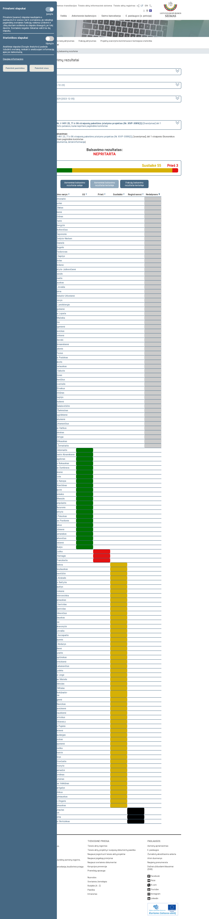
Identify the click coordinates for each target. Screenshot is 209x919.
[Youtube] (148, 889)
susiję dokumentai (58, 142)
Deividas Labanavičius (58, 666)
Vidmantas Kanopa (57, 481)
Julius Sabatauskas (57, 366)
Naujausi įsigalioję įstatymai (100, 858)
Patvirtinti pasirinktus (15, 68)
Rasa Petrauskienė (57, 713)
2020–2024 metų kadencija (43, 71)
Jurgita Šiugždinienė (58, 415)
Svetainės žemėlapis (97, 881)
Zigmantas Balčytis (57, 582)
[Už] (86, 194)
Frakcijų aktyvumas (87, 41)
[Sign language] (147, 11)
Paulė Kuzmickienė (57, 661)
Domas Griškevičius (57, 613)
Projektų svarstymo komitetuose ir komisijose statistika (126, 41)
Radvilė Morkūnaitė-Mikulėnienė (58, 694)
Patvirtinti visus (42, 68)
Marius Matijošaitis (57, 503)
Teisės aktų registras (124, 5)
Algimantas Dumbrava (58, 467)
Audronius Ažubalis (57, 578)
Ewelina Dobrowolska (58, 595)
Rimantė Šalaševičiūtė (59, 406)
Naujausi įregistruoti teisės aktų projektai (106, 854)
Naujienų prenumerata (157, 862)
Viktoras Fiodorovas (57, 251)
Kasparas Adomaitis (57, 450)
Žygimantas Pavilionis (58, 520)
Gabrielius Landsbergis (59, 304)
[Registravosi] (143, 194)
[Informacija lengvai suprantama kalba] (150, 11)
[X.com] (148, 885)
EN (146, 5)
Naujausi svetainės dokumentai (102, 862)
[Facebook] (148, 876)
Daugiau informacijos (13, 59)
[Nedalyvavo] (159, 194)
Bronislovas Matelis (57, 679)
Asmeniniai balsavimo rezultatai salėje (74, 184)
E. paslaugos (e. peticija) (139, 15)
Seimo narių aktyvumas (63, 41)
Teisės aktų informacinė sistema (95, 5)
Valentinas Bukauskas (58, 463)
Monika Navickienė (57, 708)
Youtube (155, 889)
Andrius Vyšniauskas (58, 796)
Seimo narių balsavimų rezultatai (63, 51)
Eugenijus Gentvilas (57, 604)
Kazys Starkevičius (57, 538)
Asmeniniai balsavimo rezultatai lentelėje (104, 184)
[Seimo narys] (69, 194)
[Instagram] (148, 894)
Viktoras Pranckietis (58, 560)
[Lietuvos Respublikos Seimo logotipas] (170, 9)
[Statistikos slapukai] (49, 38)
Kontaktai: (34, 841)
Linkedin (154, 898)
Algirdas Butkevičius (58, 229)
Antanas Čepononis (57, 234)
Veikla (63, 15)
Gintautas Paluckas (57, 516)
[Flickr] (148, 880)
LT (142, 5)
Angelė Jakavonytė (57, 626)
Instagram (155, 894)
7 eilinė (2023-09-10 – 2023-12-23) (47, 85)
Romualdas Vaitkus (57, 428)
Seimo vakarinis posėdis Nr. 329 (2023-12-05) (52, 98)
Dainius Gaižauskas (57, 600)
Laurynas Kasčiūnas (57, 485)
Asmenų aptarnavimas (157, 846)
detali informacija (76, 142)
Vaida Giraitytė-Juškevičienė (62, 269)
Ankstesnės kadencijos (84, 15)
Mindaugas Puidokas (58, 357)
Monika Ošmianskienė (58, 344)
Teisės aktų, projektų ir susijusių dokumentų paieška (111, 850)
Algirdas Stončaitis (57, 761)
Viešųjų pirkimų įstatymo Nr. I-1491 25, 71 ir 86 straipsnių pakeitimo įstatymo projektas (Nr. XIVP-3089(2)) (80, 136)
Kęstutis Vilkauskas (57, 441)
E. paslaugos (153, 850)
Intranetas (92, 894)
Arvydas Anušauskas (58, 569)
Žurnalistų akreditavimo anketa (161, 854)
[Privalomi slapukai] (49, 9)
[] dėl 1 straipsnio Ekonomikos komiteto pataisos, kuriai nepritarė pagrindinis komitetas (95, 124)
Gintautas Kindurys (57, 644)
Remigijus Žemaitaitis (58, 445)
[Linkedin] (148, 898)
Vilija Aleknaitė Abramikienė (61, 454)
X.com (154, 885)
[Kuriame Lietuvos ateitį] (162, 915)
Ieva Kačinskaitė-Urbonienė (61, 295)
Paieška (91, 890)
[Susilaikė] (124, 194)
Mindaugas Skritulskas (59, 821)
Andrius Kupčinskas (57, 657)
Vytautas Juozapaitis (58, 635)
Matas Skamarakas (57, 534)
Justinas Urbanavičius (58, 423)
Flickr (153, 880)
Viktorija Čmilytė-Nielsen (60, 238)
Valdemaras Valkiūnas (58, 783)
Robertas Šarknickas (58, 410)
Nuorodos (92, 877)
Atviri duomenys (154, 858)
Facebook (155, 876)
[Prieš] (104, 194)
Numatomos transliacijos (64, 5)
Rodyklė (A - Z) (94, 886)
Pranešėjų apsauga (96, 871)
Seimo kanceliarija (111, 15)
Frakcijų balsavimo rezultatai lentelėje (134, 184)
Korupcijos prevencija (97, 866)
